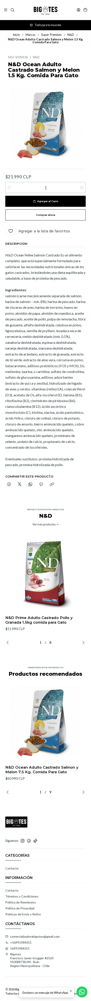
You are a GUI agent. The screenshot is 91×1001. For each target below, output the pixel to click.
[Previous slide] (8, 642)
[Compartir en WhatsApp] (30, 485)
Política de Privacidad (19, 908)
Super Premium (51, 34)
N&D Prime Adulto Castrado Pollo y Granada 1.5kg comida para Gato (39, 620)
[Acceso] (79, 9)
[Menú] (6, 9)
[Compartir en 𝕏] (19, 485)
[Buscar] (12, 9)
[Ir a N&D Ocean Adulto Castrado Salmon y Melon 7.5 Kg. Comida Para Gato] (45, 721)
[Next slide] (82, 642)
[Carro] (85, 10)
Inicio (16, 34)
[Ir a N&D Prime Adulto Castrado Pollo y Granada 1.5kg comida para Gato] (45, 572)
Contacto (12, 868)
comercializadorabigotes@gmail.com (35, 936)
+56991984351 (21, 942)
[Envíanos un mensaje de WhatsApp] (81, 991)
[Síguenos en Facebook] (29, 841)
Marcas (30, 34)
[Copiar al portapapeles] (51, 485)
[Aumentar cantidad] (81, 187)
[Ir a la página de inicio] (45, 10)
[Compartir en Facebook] (9, 485)
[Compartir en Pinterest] (41, 485)
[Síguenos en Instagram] (22, 841)
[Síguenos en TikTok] (35, 841)
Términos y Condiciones (21, 896)
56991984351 (20, 948)
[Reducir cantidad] (9, 187)
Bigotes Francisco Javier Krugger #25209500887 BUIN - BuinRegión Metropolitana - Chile (31, 960)
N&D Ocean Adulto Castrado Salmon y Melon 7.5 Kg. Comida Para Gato (41, 769)
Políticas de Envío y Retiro (23, 914)
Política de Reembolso (20, 902)
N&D (70, 34)
